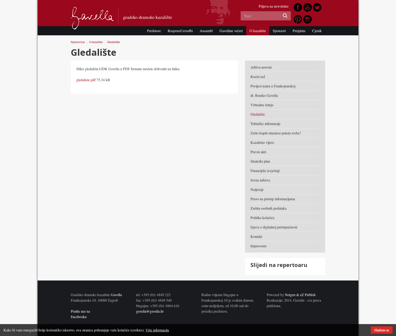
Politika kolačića (262, 217)
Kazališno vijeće (262, 142)
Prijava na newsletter (274, 6)
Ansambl (206, 30)
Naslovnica (78, 42)
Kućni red (257, 76)
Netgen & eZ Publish (300, 294)
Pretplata (299, 30)
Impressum (258, 245)
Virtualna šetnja (261, 104)
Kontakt (256, 236)
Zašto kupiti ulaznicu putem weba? (275, 133)
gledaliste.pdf (86, 79)
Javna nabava (260, 180)
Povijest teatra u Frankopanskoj (272, 85)
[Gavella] (92, 18)
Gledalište (113, 42)
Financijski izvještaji (265, 170)
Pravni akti (258, 151)
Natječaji (256, 189)
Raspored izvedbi (180, 30)
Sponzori (279, 30)
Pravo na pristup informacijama (272, 198)
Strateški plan (260, 161)
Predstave (154, 30)
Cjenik (317, 30)
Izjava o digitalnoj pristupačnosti (273, 227)
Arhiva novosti (261, 67)
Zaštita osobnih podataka (268, 208)
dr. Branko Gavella (264, 95)
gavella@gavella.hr (150, 311)
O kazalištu (258, 30)
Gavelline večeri (231, 30)
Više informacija (157, 330)
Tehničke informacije (265, 123)
